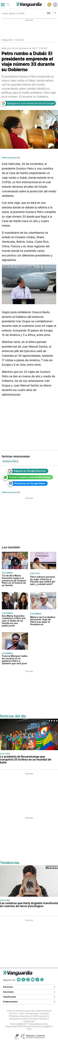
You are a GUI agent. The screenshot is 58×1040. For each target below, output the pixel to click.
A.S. (18, 157)
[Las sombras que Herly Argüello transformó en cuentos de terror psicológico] (29, 881)
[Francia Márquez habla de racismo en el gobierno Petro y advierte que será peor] (15, 641)
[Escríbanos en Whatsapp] (42, 979)
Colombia (19, 40)
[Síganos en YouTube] (32, 979)
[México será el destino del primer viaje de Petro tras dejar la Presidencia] (43, 600)
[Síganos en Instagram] (28, 979)
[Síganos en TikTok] (37, 979)
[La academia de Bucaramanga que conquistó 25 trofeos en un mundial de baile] (29, 734)
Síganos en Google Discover (30, 470)
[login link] (55, 4)
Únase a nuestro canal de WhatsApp (30, 477)
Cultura (5, 753)
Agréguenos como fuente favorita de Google (30, 103)
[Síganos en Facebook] (19, 979)
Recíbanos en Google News (29, 483)
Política (35, 573)
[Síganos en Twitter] (23, 979)
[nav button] (3, 5)
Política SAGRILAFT (18, 1024)
